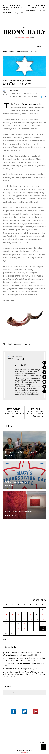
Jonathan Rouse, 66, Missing (16, 669)
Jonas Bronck (7, 13)
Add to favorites (17, 96)
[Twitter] (44, 367)
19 (24, 624)
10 (12, 619)
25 (18, 628)
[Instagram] (44, 372)
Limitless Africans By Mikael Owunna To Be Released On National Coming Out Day (35, 413)
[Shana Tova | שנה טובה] (24, 66)
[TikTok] (44, 377)
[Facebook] (44, 363)
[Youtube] (44, 382)
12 (24, 619)
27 (31, 628)
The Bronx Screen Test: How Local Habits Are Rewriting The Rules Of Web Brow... (13, 7)
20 (31, 624)
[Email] (44, 387)
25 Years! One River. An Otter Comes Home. (21, 663)
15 (43, 619)
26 (24, 628)
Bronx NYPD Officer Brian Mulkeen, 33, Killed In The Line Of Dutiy (13, 413)
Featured (12, 81)
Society (28, 81)
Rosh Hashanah (14, 344)
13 (31, 619)
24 (12, 628)
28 (37, 628)
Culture (17, 51)
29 (43, 627)
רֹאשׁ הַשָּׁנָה (28, 344)
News (11, 51)
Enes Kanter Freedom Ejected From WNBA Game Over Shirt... (37, 6)
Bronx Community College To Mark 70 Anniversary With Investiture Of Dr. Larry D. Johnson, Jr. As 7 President (24, 673)
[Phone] (44, 391)
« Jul (4, 639)
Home (5, 51)
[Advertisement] (24, 563)
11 (18, 619)
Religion (23, 81)
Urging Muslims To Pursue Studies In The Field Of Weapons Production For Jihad (22, 654)
